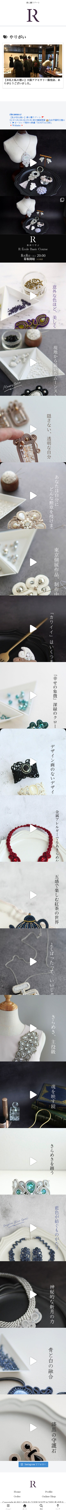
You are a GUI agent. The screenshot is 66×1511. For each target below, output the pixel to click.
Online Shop (49, 1496)
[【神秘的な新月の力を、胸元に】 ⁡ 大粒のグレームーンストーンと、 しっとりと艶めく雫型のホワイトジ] (33, 1294)
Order (17, 1496)
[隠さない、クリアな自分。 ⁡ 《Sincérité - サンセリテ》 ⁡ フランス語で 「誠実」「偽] (33, 429)
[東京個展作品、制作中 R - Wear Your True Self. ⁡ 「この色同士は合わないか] (33, 296)
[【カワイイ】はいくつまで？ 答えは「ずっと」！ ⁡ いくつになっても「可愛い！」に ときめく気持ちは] (33, 628)
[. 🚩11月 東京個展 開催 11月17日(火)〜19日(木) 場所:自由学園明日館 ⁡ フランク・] (33, 762)
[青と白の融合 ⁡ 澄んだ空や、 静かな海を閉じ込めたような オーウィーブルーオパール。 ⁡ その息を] (33, 1361)
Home (17, 1492)
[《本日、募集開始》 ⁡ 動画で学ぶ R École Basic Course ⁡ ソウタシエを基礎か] (33, 162)
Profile (49, 1492)
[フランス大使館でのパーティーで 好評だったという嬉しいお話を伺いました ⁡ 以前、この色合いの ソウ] (33, 1161)
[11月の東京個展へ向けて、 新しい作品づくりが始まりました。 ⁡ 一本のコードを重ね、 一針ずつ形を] (33, 562)
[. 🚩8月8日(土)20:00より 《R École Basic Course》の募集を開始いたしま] (33, 229)
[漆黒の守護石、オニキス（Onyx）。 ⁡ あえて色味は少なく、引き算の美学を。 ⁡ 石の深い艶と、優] (33, 1427)
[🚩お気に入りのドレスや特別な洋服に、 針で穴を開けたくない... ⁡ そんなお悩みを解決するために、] (33, 1028)
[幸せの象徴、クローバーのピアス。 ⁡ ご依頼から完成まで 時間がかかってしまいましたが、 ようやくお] (33, 695)
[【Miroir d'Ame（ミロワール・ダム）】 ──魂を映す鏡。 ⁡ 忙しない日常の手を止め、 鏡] (33, 1094)
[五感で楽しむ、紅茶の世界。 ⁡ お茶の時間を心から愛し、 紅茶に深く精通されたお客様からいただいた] (33, 895)
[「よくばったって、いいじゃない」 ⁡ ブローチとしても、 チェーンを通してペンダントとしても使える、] (33, 961)
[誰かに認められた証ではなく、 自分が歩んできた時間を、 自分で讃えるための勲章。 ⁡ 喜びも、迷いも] (33, 495)
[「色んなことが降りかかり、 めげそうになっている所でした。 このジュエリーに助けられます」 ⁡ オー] (33, 1228)
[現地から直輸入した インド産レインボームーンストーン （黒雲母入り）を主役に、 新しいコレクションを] (33, 362)
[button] (59, 826)
